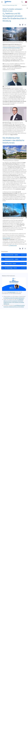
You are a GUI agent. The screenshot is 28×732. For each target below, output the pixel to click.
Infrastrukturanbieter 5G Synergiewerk (11, 47)
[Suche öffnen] (22, 2)
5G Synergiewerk (6, 238)
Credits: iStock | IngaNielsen (13, 160)
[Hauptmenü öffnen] (2, 2)
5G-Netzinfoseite (11, 292)
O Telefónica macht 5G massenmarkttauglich (14, 298)
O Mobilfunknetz (13, 245)
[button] (20, 25)
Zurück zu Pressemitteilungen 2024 (10, 5)
